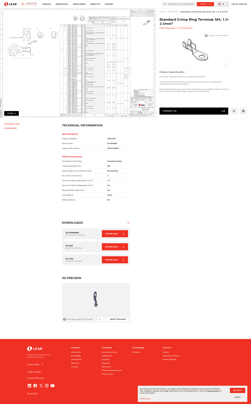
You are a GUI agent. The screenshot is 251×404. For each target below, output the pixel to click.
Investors (106, 359)
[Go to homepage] (21, 4)
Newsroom (106, 367)
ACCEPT (237, 390)
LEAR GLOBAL (33, 364)
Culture (166, 352)
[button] (96, 223)
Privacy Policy (107, 374)
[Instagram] (46, 385)
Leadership (106, 356)
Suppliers (106, 363)
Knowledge (62, 4)
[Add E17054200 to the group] (234, 111)
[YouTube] (52, 385)
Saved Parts (79, 4)
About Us (95, 4)
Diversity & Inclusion (171, 356)
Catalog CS (76, 352)
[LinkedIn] (29, 385)
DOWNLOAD (111, 234)
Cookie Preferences (35, 378)
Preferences (145, 399)
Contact (109, 4)
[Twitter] (41, 385)
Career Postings (169, 359)
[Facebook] (35, 385)
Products (136, 352)
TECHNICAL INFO (12, 124)
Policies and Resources (112, 370)
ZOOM (10, 113)
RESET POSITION (118, 319)
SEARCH (203, 4)
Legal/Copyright (34, 372)
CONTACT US (169, 111)
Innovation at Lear (109, 352)
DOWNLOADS (15, 128)
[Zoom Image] (77, 63)
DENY (238, 397)
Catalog (46, 4)
